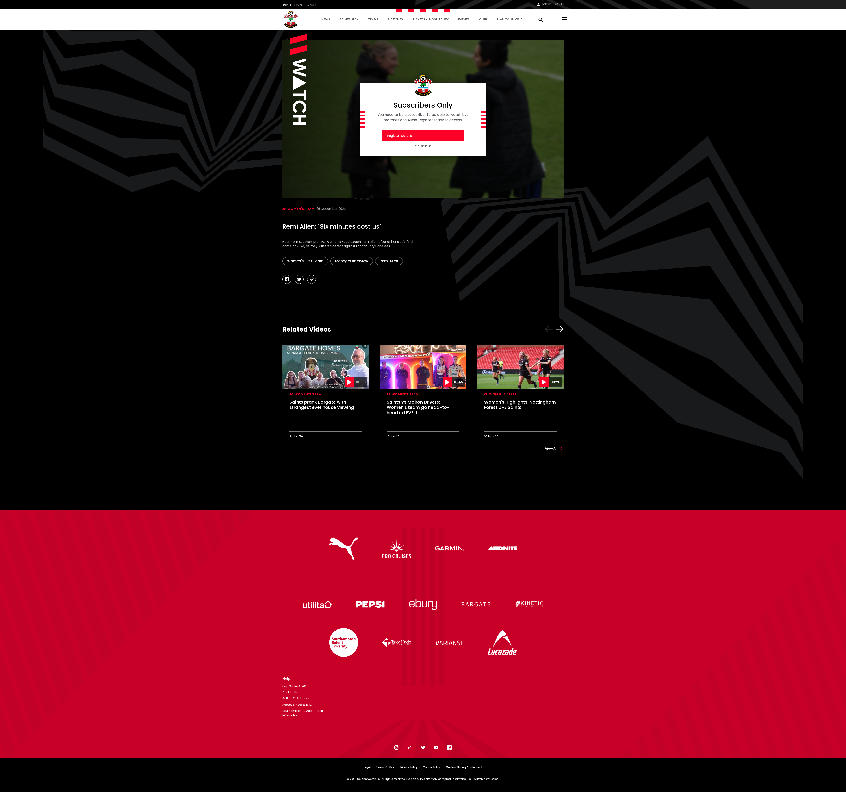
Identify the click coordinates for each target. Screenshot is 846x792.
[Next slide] (560, 329)
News (325, 19)
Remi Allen (389, 260)
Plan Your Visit (509, 19)
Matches (395, 19)
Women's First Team (305, 260)
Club (483, 19)
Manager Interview (351, 260)
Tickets (310, 4)
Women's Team (301, 208)
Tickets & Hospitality (430, 19)
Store (298, 4)
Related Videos (306, 329)
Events (463, 19)
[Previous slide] (549, 329)
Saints (286, 4)
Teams (373, 19)
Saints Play (349, 19)
